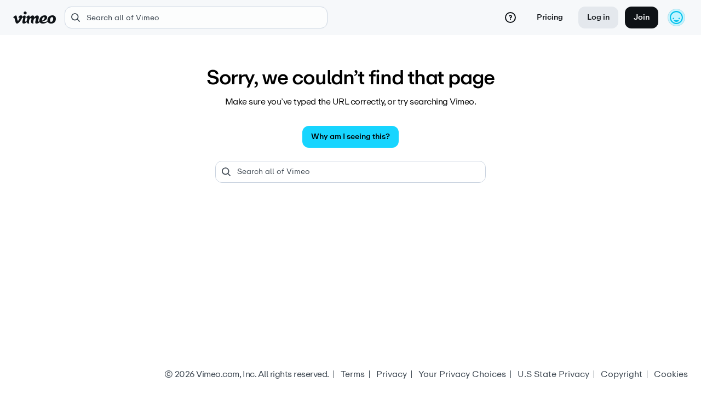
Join (642, 17)
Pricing (550, 17)
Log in (598, 17)
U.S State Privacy (553, 374)
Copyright (621, 374)
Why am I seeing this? (350, 136)
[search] (196, 17)
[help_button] (510, 17)
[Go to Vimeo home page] (34, 17)
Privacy (391, 374)
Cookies (671, 374)
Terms (353, 374)
